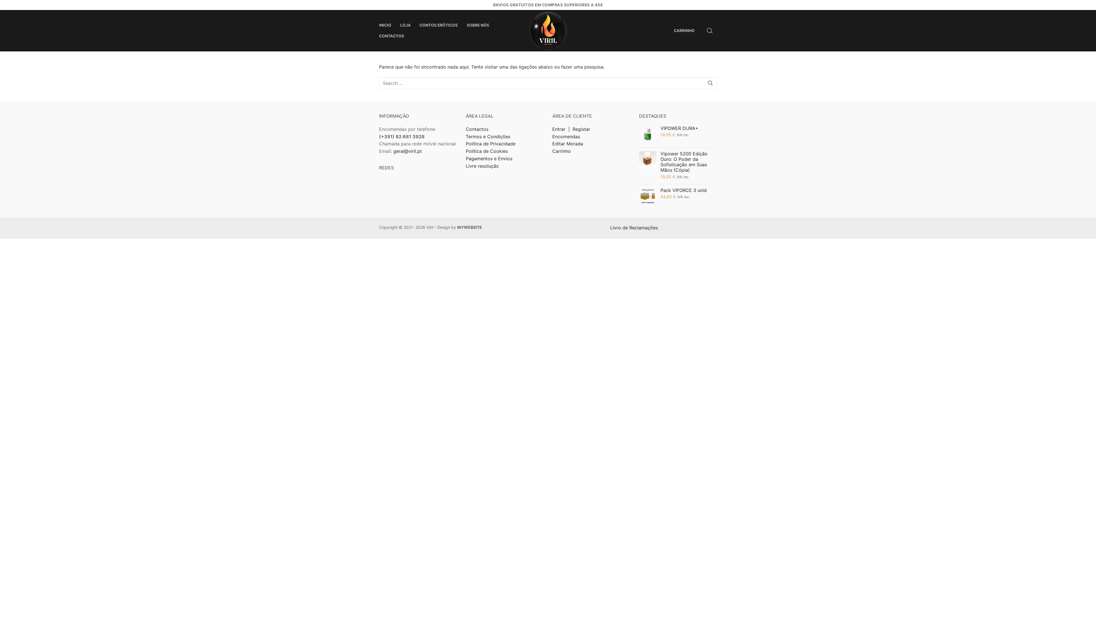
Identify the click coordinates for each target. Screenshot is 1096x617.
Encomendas (566, 136)
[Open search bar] (710, 30)
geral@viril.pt (407, 151)
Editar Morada (567, 144)
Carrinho (561, 151)
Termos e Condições (489, 136)
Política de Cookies (487, 151)
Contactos (477, 129)
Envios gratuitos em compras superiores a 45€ (548, 5)
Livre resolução (482, 166)
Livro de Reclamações (634, 228)
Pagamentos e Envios (489, 158)
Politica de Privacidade (491, 144)
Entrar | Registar (572, 129)
